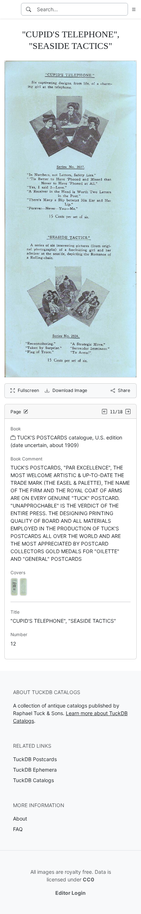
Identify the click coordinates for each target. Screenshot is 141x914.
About (20, 818)
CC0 (88, 879)
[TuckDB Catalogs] (9, 9)
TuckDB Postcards (35, 759)
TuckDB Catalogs (33, 780)
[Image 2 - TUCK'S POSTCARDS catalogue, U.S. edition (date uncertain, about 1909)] (23, 586)
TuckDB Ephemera (35, 770)
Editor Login (70, 893)
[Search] (28, 9)
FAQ (18, 829)
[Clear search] (123, 9)
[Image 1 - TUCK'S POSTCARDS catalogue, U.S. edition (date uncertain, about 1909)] (14, 586)
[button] (132, 9)
